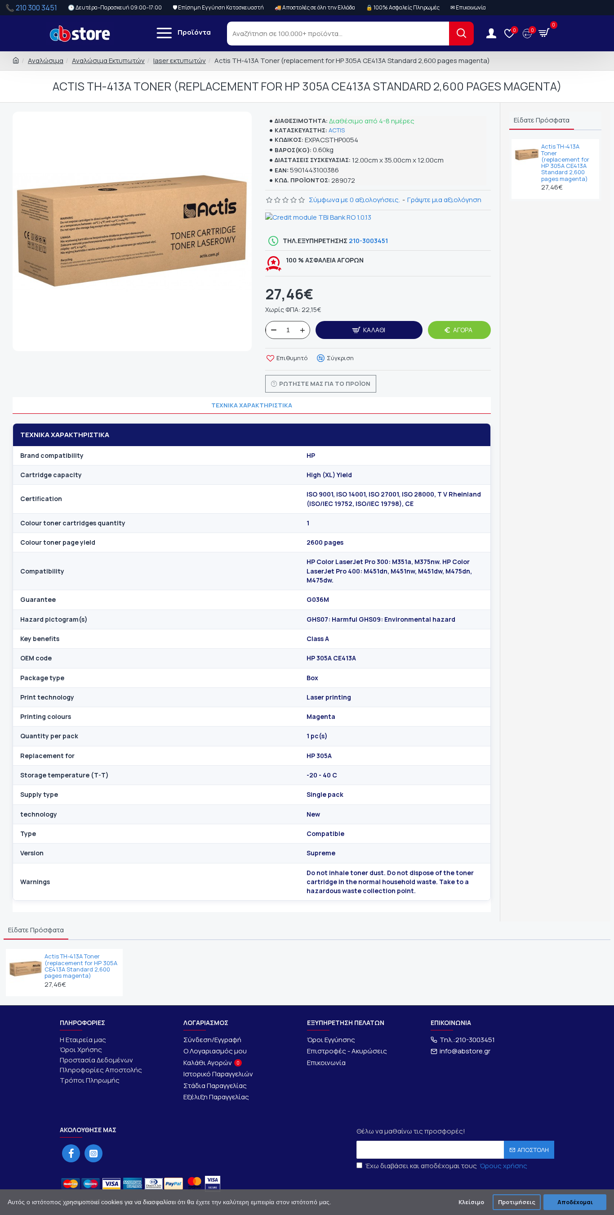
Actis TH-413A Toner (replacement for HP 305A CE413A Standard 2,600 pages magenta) (565, 162)
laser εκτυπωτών (179, 60)
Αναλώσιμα (45, 60)
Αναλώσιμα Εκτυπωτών (108, 60)
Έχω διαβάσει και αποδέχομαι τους (446, 1165)
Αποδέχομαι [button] (575, 1202)
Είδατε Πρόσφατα (542, 120)
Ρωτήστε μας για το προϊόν (324, 383)
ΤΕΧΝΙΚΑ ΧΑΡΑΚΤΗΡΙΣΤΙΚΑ (251, 405)
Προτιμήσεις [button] (516, 1202)
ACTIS (337, 130)
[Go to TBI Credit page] (318, 218)
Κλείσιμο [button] (471, 1202)
